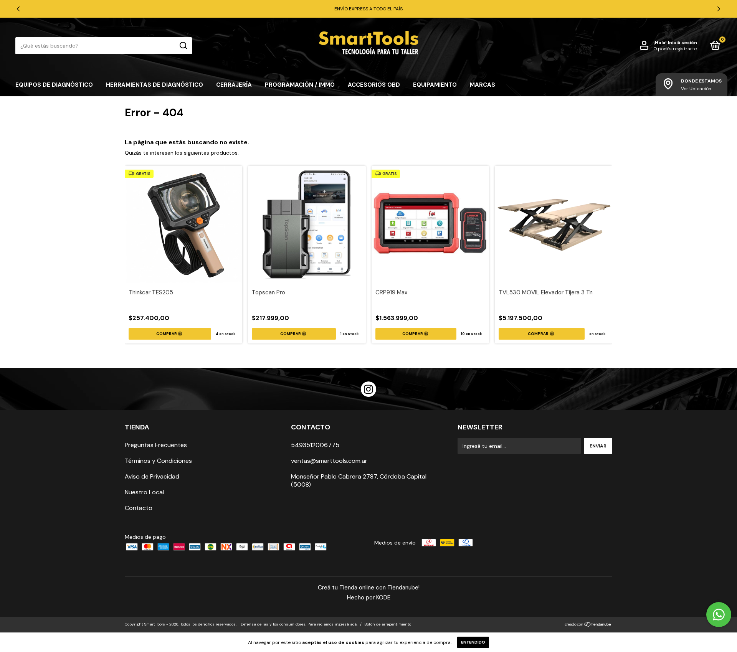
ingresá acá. (346, 624)
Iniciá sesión (682, 43)
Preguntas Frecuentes (156, 445)
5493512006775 (315, 445)
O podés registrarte (675, 49)
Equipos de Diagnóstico (54, 85)
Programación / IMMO (300, 85)
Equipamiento (435, 85)
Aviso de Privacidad (152, 476)
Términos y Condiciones (158, 461)
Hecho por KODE (368, 597)
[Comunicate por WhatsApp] (718, 614)
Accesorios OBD (374, 85)
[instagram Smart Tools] (368, 389)
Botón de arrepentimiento (387, 624)
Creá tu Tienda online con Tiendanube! (369, 587)
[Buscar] (183, 46)
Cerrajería (234, 85)
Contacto (138, 508)
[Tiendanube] (588, 625)
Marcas (482, 85)
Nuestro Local (144, 492)
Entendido (473, 642)
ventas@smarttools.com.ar (329, 461)
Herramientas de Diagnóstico (154, 85)
